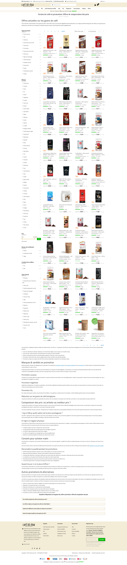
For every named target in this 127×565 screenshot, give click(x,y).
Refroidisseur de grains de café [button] (30, 322)
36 (66, 158)
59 (66, 55)
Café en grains (46, 529)
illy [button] (24, 91)
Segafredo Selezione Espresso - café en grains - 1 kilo (98, 179)
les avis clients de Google (66, 11)
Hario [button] (25, 89)
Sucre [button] (25, 328)
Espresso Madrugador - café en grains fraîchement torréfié (65, 256)
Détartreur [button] (26, 314)
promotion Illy (81, 365)
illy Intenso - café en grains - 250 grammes (82, 102)
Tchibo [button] (25, 222)
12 (82, 55)
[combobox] (63, 5)
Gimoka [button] (25, 148)
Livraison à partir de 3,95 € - (43, 1)
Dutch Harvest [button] (27, 145)
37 (50, 132)
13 (66, 132)
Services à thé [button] (27, 325)
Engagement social (61, 533)
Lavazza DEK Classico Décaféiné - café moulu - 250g (49, 205)
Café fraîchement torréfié (48, 527)
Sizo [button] (24, 219)
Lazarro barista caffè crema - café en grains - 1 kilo (66, 128)
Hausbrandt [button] (26, 134)
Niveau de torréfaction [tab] (28, 247)
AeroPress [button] (26, 165)
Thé (44, 531)
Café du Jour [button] (26, 83)
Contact (73, 535)
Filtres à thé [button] (26, 319)
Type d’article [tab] (25, 275)
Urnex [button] (25, 227)
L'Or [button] (24, 154)
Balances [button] (26, 305)
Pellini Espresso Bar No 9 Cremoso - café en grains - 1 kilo (98, 282)
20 (98, 55)
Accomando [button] (26, 188)
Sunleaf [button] (25, 100)
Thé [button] (24, 37)
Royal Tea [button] (26, 216)
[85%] (77, 106)
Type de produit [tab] (26, 31)
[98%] (77, 132)
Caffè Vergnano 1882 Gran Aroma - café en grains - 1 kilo (65, 51)
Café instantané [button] (27, 59)
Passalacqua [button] (26, 210)
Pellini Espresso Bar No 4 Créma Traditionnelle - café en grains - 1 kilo (65, 334)
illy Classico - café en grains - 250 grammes (66, 76)
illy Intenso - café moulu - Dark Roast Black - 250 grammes (49, 231)
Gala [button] (25, 174)
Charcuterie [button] (26, 48)
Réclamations (75, 553)
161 (66, 312)
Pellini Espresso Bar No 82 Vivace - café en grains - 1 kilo (65, 102)
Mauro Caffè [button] (26, 179)
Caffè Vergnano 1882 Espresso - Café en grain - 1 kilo (81, 205)
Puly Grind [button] (26, 213)
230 (82, 81)
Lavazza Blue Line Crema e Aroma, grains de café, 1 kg (49, 102)
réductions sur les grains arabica (96, 445)
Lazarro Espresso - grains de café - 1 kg (50, 179)
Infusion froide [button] (27, 297)
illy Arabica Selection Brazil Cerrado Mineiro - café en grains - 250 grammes (81, 282)
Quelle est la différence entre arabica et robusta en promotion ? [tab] (37, 508)
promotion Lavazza (60, 365)
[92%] (94, 235)
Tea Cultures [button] (26, 225)
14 (50, 81)
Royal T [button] (25, 106)
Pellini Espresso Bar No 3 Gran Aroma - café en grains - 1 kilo (98, 231)
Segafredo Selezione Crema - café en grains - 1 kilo (66, 308)
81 (98, 338)
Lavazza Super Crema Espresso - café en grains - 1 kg (50, 128)
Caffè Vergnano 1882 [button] (28, 131)
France (103, 1)
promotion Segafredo (70, 365)
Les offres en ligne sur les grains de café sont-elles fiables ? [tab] (36, 504)
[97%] (61, 312)
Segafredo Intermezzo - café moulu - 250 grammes (98, 51)
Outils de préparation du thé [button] (29, 302)
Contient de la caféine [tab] (28, 262)
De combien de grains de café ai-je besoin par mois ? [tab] (35, 499)
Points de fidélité (61, 529)
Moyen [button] (25, 250)
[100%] (61, 235)
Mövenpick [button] (26, 137)
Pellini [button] (25, 114)
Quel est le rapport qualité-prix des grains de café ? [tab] (34, 513)
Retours (73, 533)
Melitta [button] (25, 182)
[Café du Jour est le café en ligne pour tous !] (35, 5)
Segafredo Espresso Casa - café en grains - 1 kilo (81, 76)
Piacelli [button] (25, 185)
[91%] (45, 80)
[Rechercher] (52, 5)
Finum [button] (25, 205)
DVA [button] (24, 199)
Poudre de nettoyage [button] (28, 291)
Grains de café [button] (27, 34)
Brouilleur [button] (26, 278)
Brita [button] (25, 142)
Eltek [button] (25, 202)
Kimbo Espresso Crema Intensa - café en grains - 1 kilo (49, 76)
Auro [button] (25, 168)
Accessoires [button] (26, 65)
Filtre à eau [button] (26, 54)
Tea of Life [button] (26, 103)
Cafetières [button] (26, 294)
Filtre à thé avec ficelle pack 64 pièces (65, 205)
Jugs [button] (24, 299)
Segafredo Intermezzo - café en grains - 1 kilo (49, 51)
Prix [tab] (23, 234)
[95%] (61, 55)
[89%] (45, 286)
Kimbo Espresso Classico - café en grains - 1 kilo (98, 128)
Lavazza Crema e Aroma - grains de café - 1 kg (65, 282)
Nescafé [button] (25, 140)
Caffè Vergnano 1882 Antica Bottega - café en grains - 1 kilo (49, 154)
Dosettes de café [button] (27, 62)
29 (66, 81)
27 (98, 209)
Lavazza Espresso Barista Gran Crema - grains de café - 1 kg (50, 256)
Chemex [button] (25, 193)
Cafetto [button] (25, 191)
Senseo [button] (25, 162)
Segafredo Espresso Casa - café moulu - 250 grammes (81, 51)
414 (50, 55)
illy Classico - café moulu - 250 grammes (81, 179)
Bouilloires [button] (26, 308)
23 (66, 106)
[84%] (94, 106)
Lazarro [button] (25, 157)
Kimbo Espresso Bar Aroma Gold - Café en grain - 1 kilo (98, 76)
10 (98, 287)
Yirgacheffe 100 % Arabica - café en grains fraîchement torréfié (98, 334)
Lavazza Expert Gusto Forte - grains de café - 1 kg (66, 154)
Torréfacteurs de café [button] (28, 71)
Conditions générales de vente (98, 553)
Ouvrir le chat (27, 544)
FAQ (73, 527)
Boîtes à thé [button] (26, 311)
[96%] (45, 55)
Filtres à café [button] (26, 316)
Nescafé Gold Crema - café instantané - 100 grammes (65, 231)
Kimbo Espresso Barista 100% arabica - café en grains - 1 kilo (50, 282)
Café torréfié (46, 535)
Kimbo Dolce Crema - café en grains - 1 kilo (98, 256)
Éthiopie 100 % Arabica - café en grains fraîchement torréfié (82, 334)
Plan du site (59, 535)
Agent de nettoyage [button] (28, 57)
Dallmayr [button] (25, 117)
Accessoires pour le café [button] (29, 42)
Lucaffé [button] (25, 125)
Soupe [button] (25, 68)
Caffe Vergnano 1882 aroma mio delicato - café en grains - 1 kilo (98, 308)
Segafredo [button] (26, 97)
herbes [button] (25, 74)
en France (27, 1)
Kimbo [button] (25, 94)
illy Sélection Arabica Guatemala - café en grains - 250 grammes (82, 231)
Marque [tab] (24, 80)
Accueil (60, 16)
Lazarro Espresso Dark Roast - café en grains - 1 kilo (98, 205)
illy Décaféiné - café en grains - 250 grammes (82, 154)
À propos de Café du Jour (62, 527)
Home (37, 8)
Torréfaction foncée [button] (28, 253)
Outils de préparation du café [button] (30, 288)
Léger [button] (25, 256)
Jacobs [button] (25, 176)
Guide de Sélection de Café (71, 1)
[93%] (61, 106)
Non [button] (24, 268)
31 (50, 158)
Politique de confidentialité (84, 553)
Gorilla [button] (25, 120)
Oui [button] (24, 265)
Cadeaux (45, 533)
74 (98, 184)
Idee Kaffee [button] (26, 151)
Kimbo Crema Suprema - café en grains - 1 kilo (82, 256)
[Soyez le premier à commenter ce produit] (61, 338)
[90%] (61, 132)
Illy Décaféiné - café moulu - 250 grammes (49, 308)
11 (82, 106)
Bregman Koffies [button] (27, 128)
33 (82, 209)
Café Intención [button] (27, 171)
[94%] (77, 55)
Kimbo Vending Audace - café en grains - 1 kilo (82, 128)
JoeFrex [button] (25, 123)
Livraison (74, 529)
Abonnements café (61, 531)
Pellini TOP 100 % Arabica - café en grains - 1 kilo (65, 179)
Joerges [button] (25, 208)
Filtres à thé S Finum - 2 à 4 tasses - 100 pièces (81, 308)
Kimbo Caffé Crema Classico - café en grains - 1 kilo (98, 102)
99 (82, 338)
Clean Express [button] (27, 196)
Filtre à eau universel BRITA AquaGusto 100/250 (49, 334)
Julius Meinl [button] (26, 111)
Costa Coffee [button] (26, 108)
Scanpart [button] (25, 159)
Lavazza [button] (25, 86)
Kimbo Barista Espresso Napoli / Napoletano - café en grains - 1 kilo (98, 154)
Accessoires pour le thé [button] (29, 51)
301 (66, 261)
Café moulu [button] (26, 45)
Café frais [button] (26, 40)
